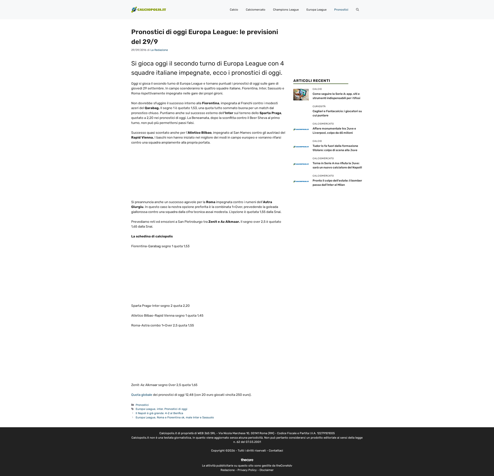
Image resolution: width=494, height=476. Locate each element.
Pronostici (341, 9)
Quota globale (142, 395)
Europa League (316, 9)
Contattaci (276, 450)
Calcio (234, 9)
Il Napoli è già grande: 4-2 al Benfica (159, 413)
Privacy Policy (247, 470)
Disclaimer (267, 470)
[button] (357, 9)
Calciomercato (255, 9)
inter (160, 409)
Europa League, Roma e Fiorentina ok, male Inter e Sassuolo (175, 417)
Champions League (286, 9)
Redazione (228, 470)
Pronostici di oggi (175, 409)
